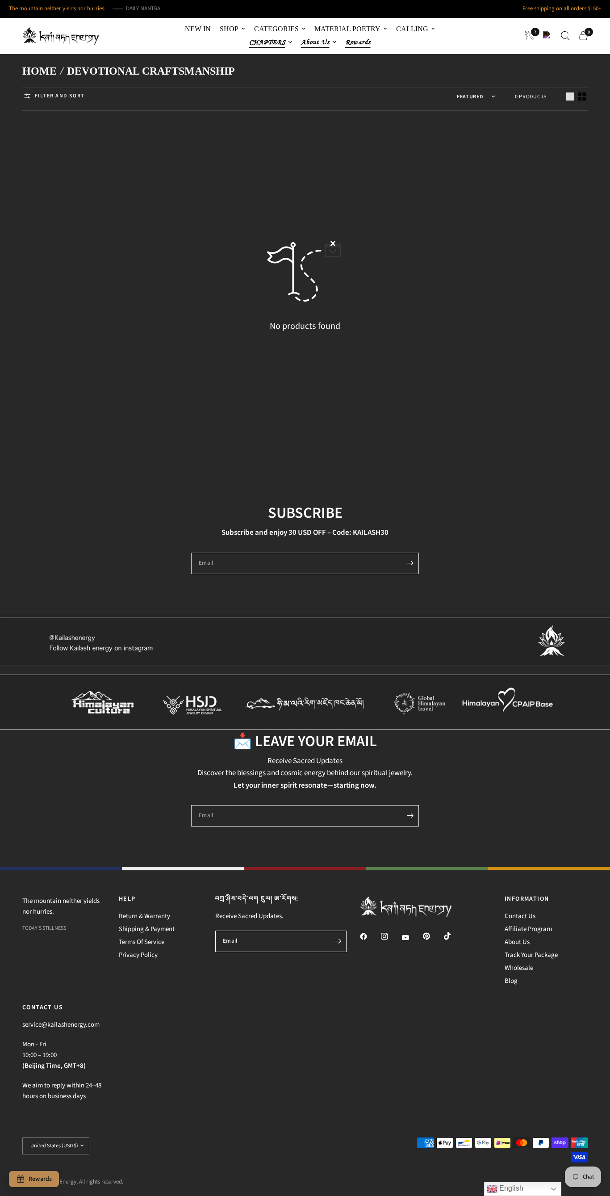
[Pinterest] (433, 936)
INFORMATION (527, 899)
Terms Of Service (141, 942)
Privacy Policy (138, 955)
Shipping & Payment (147, 929)
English (510, 1188)
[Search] (565, 36)
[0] (581, 36)
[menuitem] (197, 29)
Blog (511, 981)
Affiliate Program (528, 929)
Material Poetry (347, 29)
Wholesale (519, 968)
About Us (517, 942)
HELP (127, 899)
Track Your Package (531, 955)
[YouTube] (412, 937)
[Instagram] (391, 936)
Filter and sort (60, 96)
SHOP (229, 29)
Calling (412, 29)
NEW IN (198, 29)
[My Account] (547, 36)
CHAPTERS (267, 42)
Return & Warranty (144, 916)
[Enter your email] (410, 563)
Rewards (358, 42)
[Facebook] (370, 936)
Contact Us (520, 916)
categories (276, 29)
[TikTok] (454, 936)
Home (39, 71)
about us (315, 42)
